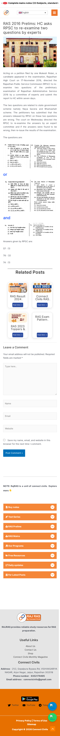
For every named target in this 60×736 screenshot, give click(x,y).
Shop (30, 653)
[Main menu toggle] (54, 13)
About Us (30, 646)
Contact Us (30, 650)
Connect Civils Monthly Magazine (30, 657)
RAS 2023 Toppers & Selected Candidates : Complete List (17, 333)
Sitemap (31, 724)
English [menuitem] (25, 12)
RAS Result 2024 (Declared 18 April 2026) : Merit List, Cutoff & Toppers (17, 304)
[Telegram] (52, 706)
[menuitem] (32, 13)
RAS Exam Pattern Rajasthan (42, 319)
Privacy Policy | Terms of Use (31, 720)
